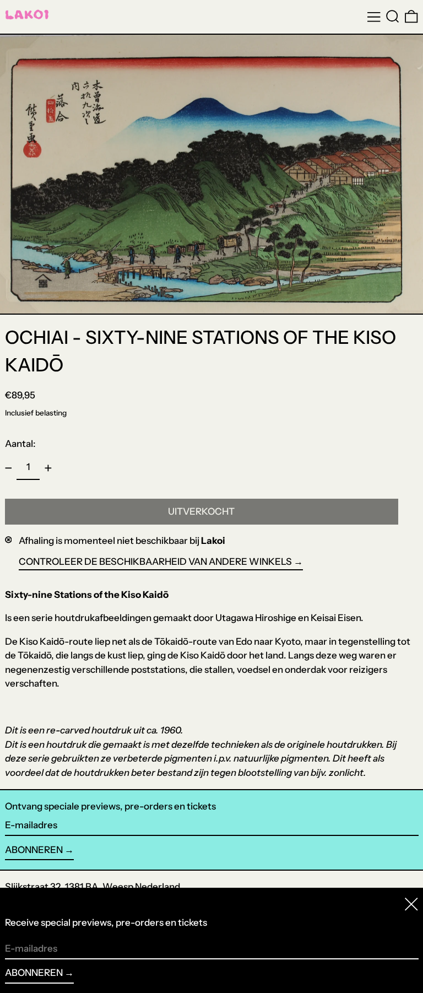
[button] (393, 16)
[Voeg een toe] (48, 468)
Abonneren (34, 849)
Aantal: (20, 443)
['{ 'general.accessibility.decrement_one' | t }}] (8, 468)
